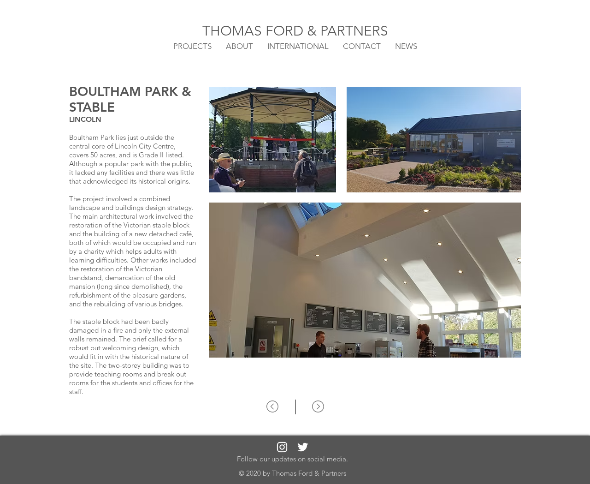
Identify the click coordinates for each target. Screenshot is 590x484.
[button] (298, 45)
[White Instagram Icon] (282, 447)
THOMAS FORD (254, 31)
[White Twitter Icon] (303, 447)
